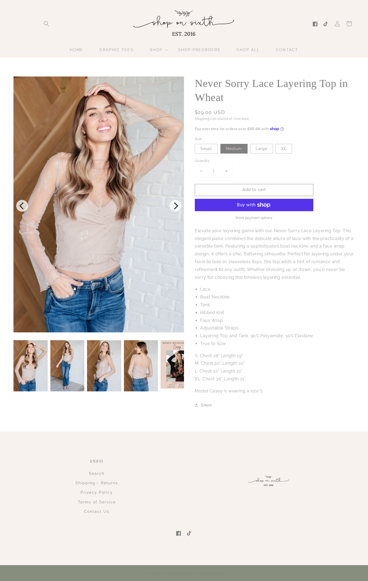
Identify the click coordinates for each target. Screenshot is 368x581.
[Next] (175, 206)
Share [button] (206, 405)
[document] (98, 205)
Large (261, 149)
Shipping (202, 119)
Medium (234, 149)
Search (97, 473)
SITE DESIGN (209, 573)
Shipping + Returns (96, 483)
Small (206, 149)
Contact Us (96, 511)
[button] (46, 24)
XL (283, 149)
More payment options (254, 218)
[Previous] (22, 206)
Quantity (202, 161)
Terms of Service (97, 502)
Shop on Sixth (178, 573)
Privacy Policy (97, 492)
